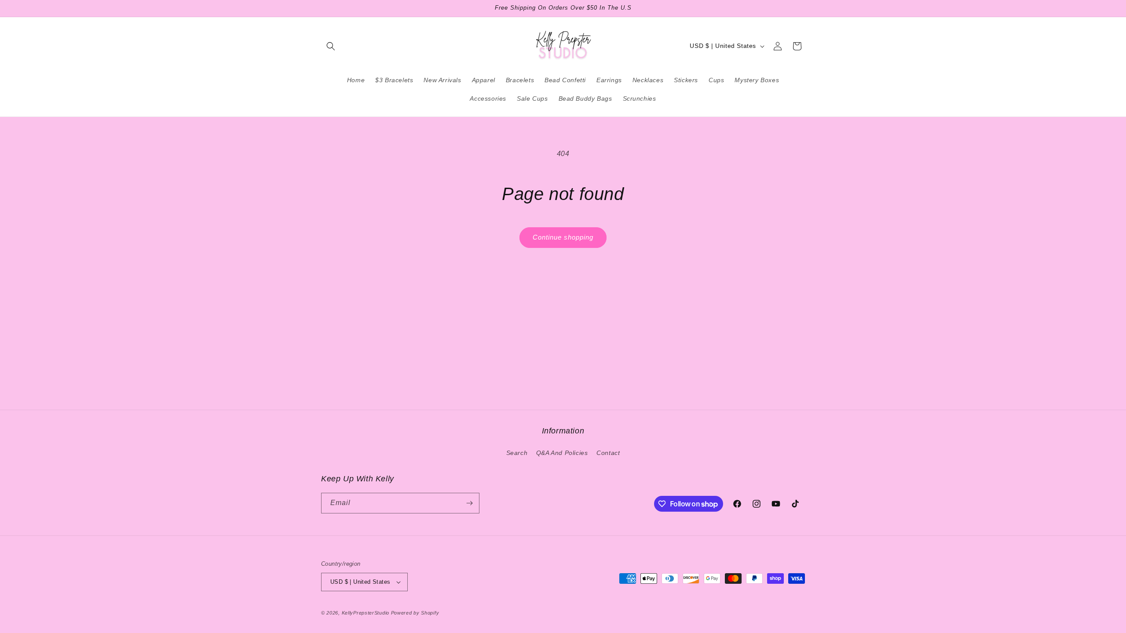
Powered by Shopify (415, 612)
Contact (608, 452)
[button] (330, 46)
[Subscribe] (469, 503)
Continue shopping (563, 237)
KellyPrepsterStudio (365, 612)
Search (517, 452)
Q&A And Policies (562, 452)
